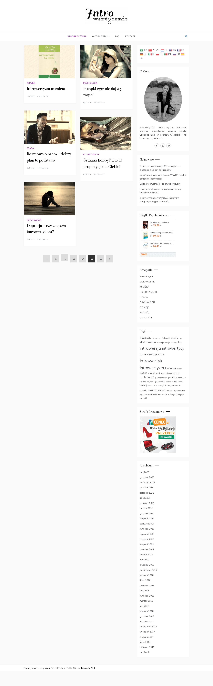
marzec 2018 (146, 600)
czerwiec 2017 (147, 647)
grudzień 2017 (147, 616)
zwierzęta (171, 395)
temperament (174, 385)
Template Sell (88, 668)
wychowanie (179, 390)
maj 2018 (144, 590)
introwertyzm (152, 367)
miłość (151, 373)
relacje (162, 381)
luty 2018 (144, 606)
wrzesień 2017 (147, 631)
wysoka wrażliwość (148, 395)
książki (179, 369)
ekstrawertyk (148, 342)
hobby (174, 342)
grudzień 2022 (147, 487)
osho (177, 373)
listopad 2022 (147, 492)
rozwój (143, 385)
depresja (157, 338)
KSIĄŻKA (31, 83)
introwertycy (173, 348)
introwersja (150, 348)
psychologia (152, 382)
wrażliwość (156, 390)
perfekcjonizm (161, 378)
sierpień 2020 (147, 518)
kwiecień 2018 (147, 595)
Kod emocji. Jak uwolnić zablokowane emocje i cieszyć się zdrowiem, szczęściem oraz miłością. (162, 243)
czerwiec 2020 (147, 523)
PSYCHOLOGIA (90, 83)
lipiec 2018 (145, 580)
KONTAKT (130, 36)
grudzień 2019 (147, 539)
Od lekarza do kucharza (159, 222)
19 (100, 258)
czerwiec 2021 (147, 503)
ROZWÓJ (144, 312)
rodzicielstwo (177, 382)
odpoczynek (170, 373)
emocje (160, 342)
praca (143, 381)
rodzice (168, 382)
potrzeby (182, 378)
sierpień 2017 (147, 637)
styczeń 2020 (147, 534)
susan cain (152, 385)
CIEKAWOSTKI (147, 281)
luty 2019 (144, 559)
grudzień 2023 (147, 477)
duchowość (166, 338)
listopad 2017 (147, 621)
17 (82, 258)
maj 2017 (144, 652)
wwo (169, 390)
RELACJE (144, 307)
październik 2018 (148, 570)
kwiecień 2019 (147, 549)
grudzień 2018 (147, 564)
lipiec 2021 (145, 497)
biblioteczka (146, 338)
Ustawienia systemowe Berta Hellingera (162, 233)
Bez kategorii (146, 276)
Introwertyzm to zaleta (46, 89)
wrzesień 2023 (147, 482)
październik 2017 (148, 626)
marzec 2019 (146, 554)
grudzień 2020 (147, 513)
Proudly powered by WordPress (40, 668)
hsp (180, 342)
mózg (163, 373)
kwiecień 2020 (147, 528)
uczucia (143, 390)
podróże (172, 377)
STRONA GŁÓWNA (77, 36)
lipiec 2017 (145, 642)
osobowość (147, 377)
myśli (158, 373)
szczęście (162, 385)
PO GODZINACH (91, 154)
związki (143, 398)
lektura (143, 372)
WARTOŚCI (146, 317)
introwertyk (151, 360)
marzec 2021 (146, 508)
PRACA (30, 148)
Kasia (31, 96)
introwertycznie (152, 354)
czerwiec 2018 (147, 585)
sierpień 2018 (147, 575)
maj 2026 (144, 472)
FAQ (117, 36)
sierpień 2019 (147, 544)
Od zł (155, 225)
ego (181, 338)
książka (170, 368)
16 (73, 258)
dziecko (175, 337)
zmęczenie (162, 395)
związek (180, 394)
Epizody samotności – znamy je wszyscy (160, 183)
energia (167, 343)
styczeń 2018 (147, 611)
